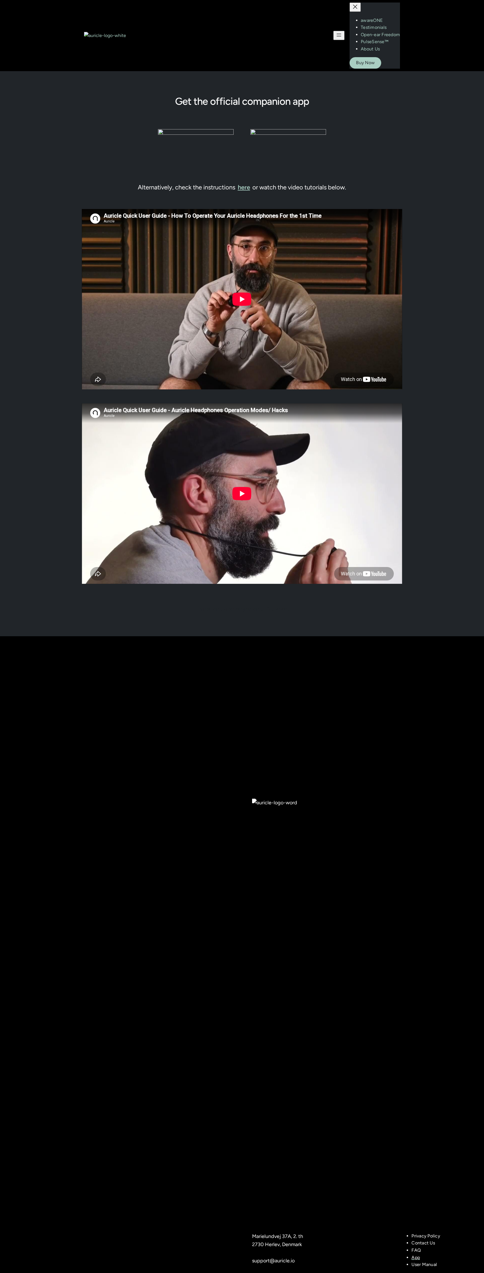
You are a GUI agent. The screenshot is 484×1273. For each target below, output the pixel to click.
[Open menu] (339, 35)
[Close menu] (355, 7)
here (244, 187)
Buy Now (365, 62)
